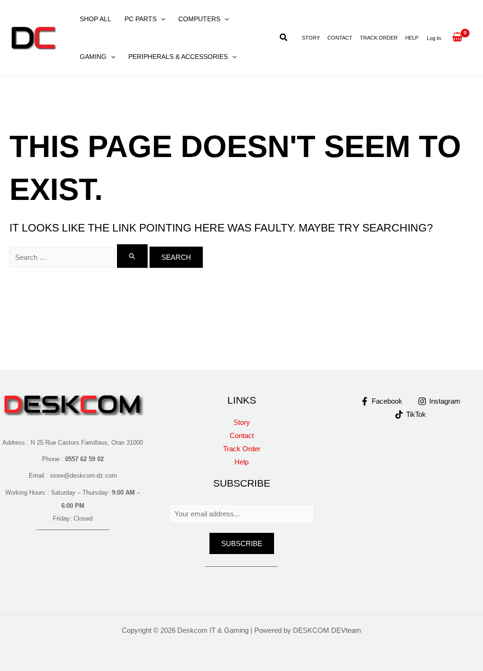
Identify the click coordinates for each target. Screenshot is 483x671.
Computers (199, 19)
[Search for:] (79, 257)
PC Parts (141, 19)
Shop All (95, 19)
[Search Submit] (132, 256)
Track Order (379, 38)
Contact (339, 38)
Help (411, 38)
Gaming (93, 56)
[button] (161, 19)
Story (311, 38)
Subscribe (241, 543)
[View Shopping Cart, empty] (457, 38)
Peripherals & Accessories (178, 56)
